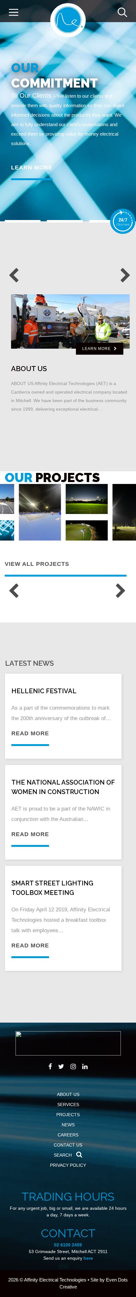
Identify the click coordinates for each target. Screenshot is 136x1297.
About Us (68, 1094)
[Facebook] (50, 1066)
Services (68, 1104)
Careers (68, 1134)
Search (63, 1155)
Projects (68, 1114)
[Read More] (40, 512)
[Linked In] (85, 1066)
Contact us (68, 1144)
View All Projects (37, 564)
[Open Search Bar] (122, 11)
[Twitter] (61, 1066)
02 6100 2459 (68, 1244)
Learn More (32, 167)
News (68, 1124)
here (88, 1258)
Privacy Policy (68, 1165)
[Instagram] (73, 1066)
